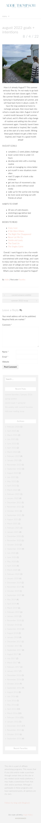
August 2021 (12, 519)
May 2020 (11, 562)
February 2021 (13, 528)
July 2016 (11, 696)
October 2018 (13, 625)
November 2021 (14, 507)
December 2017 (14, 642)
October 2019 (13, 591)
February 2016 (13, 718)
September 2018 (14, 629)
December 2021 (14, 503)
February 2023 (13, 456)
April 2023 (11, 448)
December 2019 (14, 583)
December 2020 (14, 536)
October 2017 (13, 646)
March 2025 (12, 435)
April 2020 (11, 566)
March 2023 (12, 452)
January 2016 (13, 722)
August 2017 (12, 654)
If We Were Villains (16, 231)
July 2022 (11, 477)
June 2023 (11, 444)
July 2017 (11, 658)
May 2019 (11, 600)
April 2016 (11, 709)
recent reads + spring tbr (15, 403)
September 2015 (14, 739)
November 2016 (14, 680)
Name (5, 352)
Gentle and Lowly (15, 240)
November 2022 (14, 465)
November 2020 (14, 541)
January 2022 (13, 498)
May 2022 (11, 481)
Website (5, 362)
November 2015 (14, 730)
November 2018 (14, 621)
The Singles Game (15, 247)
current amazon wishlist (21, 295)
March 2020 (12, 570)
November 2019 (14, 587)
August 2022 (12, 473)
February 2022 (13, 494)
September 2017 (14, 650)
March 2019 (12, 608)
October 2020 (13, 545)
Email (5, 357)
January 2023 (13, 460)
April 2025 (11, 431)
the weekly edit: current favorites (19, 407)
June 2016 (11, 701)
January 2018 (13, 637)
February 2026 (13, 427)
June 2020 (11, 557)
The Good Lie (13, 243)
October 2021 (13, 511)
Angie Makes (28, 815)
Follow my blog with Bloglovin (17, 803)
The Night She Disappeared (19, 234)
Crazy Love (12, 228)
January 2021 (13, 532)
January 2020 (13, 578)
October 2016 (13, 684)
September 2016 (14, 688)
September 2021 (14, 515)
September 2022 (14, 469)
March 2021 (12, 524)
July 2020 (11, 553)
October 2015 (13, 734)
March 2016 (12, 713)
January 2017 (13, 671)
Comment (7, 325)
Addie (7, 280)
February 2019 (13, 612)
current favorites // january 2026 (18, 395)
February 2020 (13, 574)
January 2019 (13, 616)
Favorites (22, 280)
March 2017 (12, 663)
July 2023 (11, 439)
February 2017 (13, 667)
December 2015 (14, 726)
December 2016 (14, 675)
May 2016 (11, 705)
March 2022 (12, 490)
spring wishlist (11, 399)
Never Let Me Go (15, 237)
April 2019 (11, 604)
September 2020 (14, 549)
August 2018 (12, 633)
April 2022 (11, 486)
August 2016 (12, 692)
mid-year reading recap (14, 411)
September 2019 (14, 595)
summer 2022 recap (19, 301)
